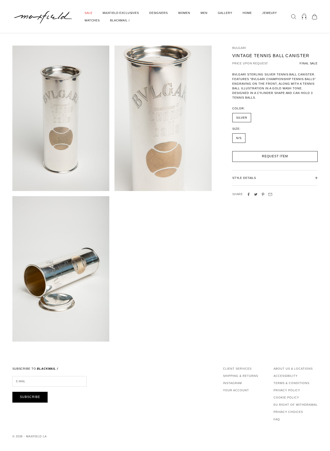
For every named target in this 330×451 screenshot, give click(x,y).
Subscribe (30, 397)
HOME (247, 12)
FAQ (277, 419)
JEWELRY (269, 12)
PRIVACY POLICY (287, 390)
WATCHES (92, 20)
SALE (88, 12)
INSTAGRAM (232, 383)
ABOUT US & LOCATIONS (293, 368)
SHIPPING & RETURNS (240, 375)
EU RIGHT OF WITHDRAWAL (296, 404)
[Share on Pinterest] (263, 194)
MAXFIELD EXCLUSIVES (121, 12)
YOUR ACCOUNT (236, 390)
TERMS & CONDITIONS (291, 383)
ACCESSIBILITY (286, 375)
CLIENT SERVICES (237, 368)
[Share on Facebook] (248, 194)
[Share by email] (270, 194)
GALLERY (225, 12)
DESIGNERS (158, 12)
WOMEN (184, 12)
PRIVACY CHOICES (288, 411)
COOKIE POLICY (286, 397)
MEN (204, 12)
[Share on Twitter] (256, 194)
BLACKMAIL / (120, 20)
